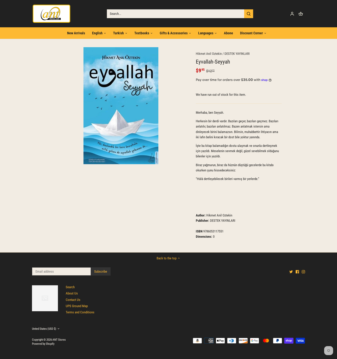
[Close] (323, 290)
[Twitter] (275, 339)
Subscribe (309, 326)
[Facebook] (281, 339)
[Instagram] (287, 339)
